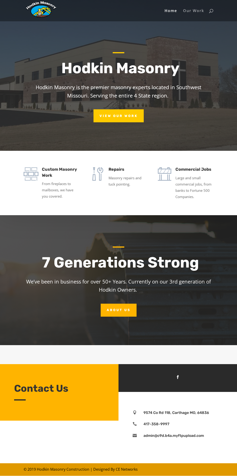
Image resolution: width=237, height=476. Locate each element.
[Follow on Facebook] (178, 377)
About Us (119, 310)
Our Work (193, 11)
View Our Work (119, 116)
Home (171, 11)
